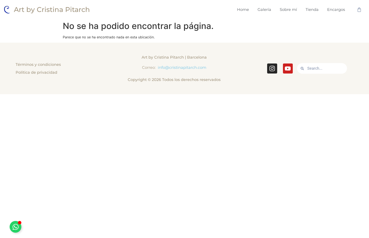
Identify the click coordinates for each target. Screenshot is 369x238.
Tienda (312, 9)
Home (243, 9)
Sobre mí (288, 9)
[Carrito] (359, 9)
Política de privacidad (36, 72)
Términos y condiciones (38, 64)
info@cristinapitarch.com (181, 67)
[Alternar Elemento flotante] (15, 227)
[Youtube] (288, 68)
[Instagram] (272, 68)
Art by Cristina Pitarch (52, 9)
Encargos (336, 9)
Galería (264, 9)
